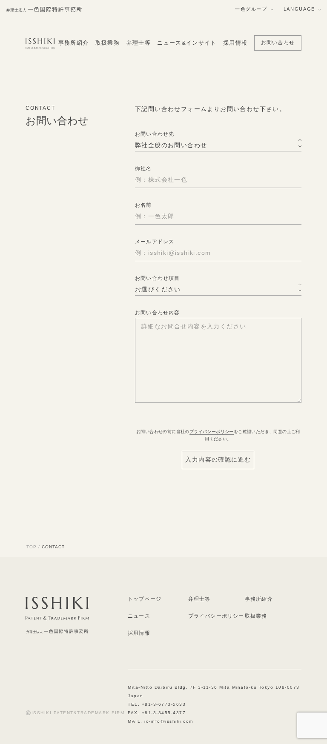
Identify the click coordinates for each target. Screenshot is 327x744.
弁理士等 (138, 43)
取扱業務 (107, 43)
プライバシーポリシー (211, 431)
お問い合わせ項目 (157, 278)
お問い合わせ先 (154, 134)
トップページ (144, 599)
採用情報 (235, 43)
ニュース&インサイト (186, 43)
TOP (31, 546)
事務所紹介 (73, 43)
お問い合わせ (278, 43)
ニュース (139, 616)
